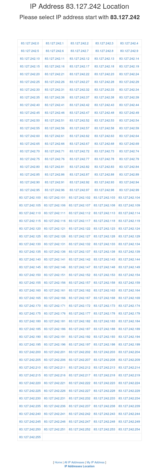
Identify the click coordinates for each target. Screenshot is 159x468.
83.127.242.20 (30, 74)
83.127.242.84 (129, 166)
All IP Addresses (74, 462)
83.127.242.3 (104, 43)
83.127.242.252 (79, 429)
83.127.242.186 (55, 329)
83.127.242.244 (129, 413)
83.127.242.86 (55, 174)
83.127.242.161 (55, 290)
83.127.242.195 (30, 344)
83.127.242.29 (129, 81)
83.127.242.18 (104, 66)
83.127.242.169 (129, 298)
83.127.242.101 (55, 197)
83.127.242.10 (30, 58)
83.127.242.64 (129, 136)
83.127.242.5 (30, 50)
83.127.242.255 (30, 437)
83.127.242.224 (129, 383)
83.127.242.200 (30, 352)
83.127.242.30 (30, 89)
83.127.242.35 (30, 97)
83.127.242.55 (30, 128)
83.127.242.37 (79, 97)
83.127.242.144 (129, 259)
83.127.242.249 (129, 421)
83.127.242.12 (79, 58)
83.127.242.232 (79, 398)
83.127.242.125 (30, 236)
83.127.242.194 (129, 336)
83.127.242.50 (30, 120)
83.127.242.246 (55, 421)
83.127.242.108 (104, 205)
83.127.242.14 (129, 58)
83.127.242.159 (129, 282)
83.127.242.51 (55, 120)
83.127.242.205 (30, 359)
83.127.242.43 (104, 105)
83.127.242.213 (104, 367)
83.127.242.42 (79, 105)
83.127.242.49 (129, 112)
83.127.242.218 (104, 375)
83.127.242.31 (55, 89)
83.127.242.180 (30, 321)
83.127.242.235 (30, 406)
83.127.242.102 (79, 197)
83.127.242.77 (79, 159)
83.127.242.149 (129, 267)
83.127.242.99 (129, 190)
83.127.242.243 (104, 413)
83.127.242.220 (30, 383)
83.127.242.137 (79, 251)
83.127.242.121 (55, 228)
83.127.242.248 (104, 421)
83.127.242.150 (30, 274)
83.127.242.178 (104, 313)
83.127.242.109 (129, 205)
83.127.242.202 (79, 352)
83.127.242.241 (55, 413)
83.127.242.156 (55, 282)
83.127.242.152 (79, 274)
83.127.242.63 (104, 136)
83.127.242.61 (55, 136)
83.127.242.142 (79, 259)
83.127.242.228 (104, 390)
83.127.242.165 (30, 298)
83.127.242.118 (104, 220)
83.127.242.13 (104, 58)
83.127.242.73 (104, 151)
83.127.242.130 (30, 244)
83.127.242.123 (104, 228)
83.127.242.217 (79, 375)
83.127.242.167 (79, 298)
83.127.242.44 (129, 105)
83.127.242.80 (30, 166)
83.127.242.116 (55, 220)
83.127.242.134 (129, 244)
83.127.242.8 (104, 50)
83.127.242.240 (30, 413)
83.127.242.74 (129, 151)
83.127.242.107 (79, 205)
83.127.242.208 (104, 359)
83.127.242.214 (129, 367)
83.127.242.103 (104, 197)
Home (58, 462)
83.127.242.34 (129, 89)
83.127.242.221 (55, 383)
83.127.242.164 (129, 290)
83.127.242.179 (129, 313)
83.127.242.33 (104, 89)
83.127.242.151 (55, 274)
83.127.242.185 (30, 329)
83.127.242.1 (55, 43)
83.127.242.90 (30, 182)
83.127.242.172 (79, 305)
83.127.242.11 (55, 58)
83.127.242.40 (30, 105)
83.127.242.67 (79, 143)
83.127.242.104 (129, 197)
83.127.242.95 (30, 190)
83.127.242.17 (79, 66)
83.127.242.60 (30, 136)
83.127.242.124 (129, 228)
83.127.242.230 (30, 398)
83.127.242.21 (55, 74)
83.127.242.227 (79, 390)
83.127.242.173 (104, 305)
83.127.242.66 (55, 143)
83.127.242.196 (55, 344)
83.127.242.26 (55, 81)
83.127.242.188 (104, 329)
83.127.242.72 (79, 151)
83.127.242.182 (79, 321)
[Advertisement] (79, 30)
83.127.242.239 (129, 406)
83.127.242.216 (55, 375)
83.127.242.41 (55, 105)
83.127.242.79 (129, 159)
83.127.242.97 (79, 190)
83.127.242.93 (104, 182)
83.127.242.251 (55, 429)
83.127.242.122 (79, 228)
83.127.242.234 (129, 398)
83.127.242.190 (30, 336)
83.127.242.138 (104, 251)
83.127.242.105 (30, 205)
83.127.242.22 (79, 74)
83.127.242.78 (104, 159)
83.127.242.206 (55, 359)
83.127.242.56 (55, 128)
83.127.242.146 (55, 267)
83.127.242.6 (55, 50)
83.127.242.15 (30, 66)
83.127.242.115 (30, 220)
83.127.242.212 (79, 367)
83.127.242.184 (129, 321)
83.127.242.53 (104, 120)
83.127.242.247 (79, 421)
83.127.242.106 (55, 205)
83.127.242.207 (79, 359)
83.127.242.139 (129, 251)
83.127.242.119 (129, 220)
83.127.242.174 (129, 305)
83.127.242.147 (79, 267)
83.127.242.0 (30, 43)
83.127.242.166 (55, 298)
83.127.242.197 (79, 344)
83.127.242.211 (55, 367)
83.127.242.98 (104, 190)
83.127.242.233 (104, 398)
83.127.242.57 (79, 128)
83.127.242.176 (55, 313)
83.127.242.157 (79, 282)
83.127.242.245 (30, 421)
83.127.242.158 (104, 282)
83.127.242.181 (55, 321)
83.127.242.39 (129, 97)
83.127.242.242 (79, 413)
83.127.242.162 (79, 290)
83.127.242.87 (79, 174)
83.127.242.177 (79, 313)
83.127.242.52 (79, 120)
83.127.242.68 (104, 143)
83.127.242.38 (104, 97)
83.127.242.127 (79, 236)
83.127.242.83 (104, 166)
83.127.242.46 (55, 112)
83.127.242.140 (30, 259)
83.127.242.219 (129, 375)
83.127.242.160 (30, 290)
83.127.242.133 (104, 244)
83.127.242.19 (129, 66)
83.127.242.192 (79, 336)
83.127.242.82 (79, 166)
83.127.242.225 (30, 390)
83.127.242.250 (30, 429)
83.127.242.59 (129, 128)
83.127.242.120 (30, 228)
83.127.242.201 (55, 352)
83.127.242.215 (30, 375)
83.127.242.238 (104, 406)
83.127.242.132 (79, 244)
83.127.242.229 (129, 390)
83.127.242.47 (79, 112)
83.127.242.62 (79, 136)
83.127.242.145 (30, 267)
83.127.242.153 (104, 274)
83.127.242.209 (129, 359)
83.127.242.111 (55, 213)
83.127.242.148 (104, 267)
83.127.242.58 (104, 128)
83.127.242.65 (30, 143)
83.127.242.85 (30, 174)
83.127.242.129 (129, 236)
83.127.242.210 (30, 367)
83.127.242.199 (129, 344)
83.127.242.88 (104, 174)
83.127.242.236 (55, 406)
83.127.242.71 (55, 151)
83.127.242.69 (129, 143)
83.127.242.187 (79, 329)
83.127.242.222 (79, 383)
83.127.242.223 (104, 383)
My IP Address (96, 462)
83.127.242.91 (55, 182)
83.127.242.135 (30, 251)
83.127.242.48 (104, 112)
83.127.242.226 (55, 390)
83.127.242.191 (55, 336)
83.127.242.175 (30, 313)
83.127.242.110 (30, 213)
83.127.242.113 (104, 213)
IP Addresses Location (80, 466)
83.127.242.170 (30, 305)
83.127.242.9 (129, 50)
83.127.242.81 (55, 166)
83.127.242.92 (79, 182)
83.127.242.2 (80, 43)
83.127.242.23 (104, 74)
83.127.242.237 (79, 406)
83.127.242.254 (129, 429)
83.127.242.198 (104, 344)
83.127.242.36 (55, 97)
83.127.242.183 (104, 321)
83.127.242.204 (129, 352)
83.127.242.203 (104, 352)
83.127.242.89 (129, 174)
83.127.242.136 (55, 251)
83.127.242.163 (104, 290)
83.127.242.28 (104, 81)
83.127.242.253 (104, 429)
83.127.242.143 (104, 259)
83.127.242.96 (55, 190)
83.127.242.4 (129, 43)
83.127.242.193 (104, 336)
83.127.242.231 (55, 398)
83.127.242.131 (55, 244)
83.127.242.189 (129, 329)
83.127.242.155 (30, 282)
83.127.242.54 (129, 120)
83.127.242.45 (30, 112)
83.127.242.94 (129, 182)
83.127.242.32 (79, 89)
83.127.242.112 (79, 213)
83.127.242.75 (30, 159)
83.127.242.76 (55, 159)
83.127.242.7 (80, 50)
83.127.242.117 (79, 220)
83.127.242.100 (30, 197)
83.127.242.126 (55, 236)
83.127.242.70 (30, 151)
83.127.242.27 (79, 81)
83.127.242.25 (30, 81)
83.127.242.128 (104, 236)
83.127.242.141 (55, 259)
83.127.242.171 (55, 305)
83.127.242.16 (55, 66)
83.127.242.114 (129, 213)
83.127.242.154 (129, 274)
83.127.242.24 (129, 74)
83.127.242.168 (104, 298)
